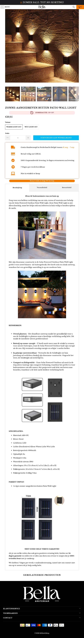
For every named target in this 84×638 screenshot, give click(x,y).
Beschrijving (17, 188)
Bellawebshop (44, 633)
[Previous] (7, 46)
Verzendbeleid (42, 187)
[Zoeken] (74, 7)
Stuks (7, 133)
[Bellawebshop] (42, 7)
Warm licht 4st (13, 127)
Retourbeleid (66, 187)
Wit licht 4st (31, 127)
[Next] (77, 46)
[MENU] (1, 7)
